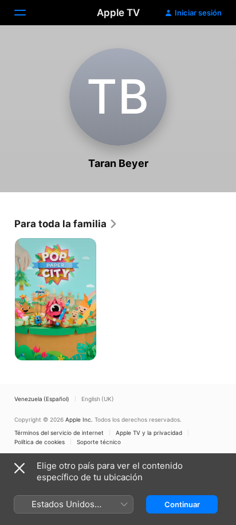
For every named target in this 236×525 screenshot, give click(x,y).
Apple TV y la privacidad (149, 432)
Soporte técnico (99, 442)
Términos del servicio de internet (59, 432)
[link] (66, 223)
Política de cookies (39, 442)
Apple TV (118, 12)
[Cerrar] (19, 468)
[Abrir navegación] (27, 12)
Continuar (182, 504)
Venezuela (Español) (41, 399)
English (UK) (97, 399)
